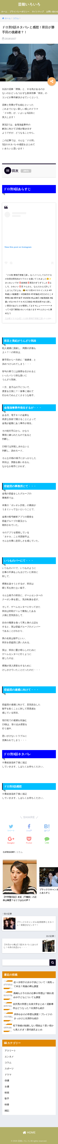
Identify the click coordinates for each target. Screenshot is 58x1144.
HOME (30, 1132)
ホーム (4, 11)
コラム (19, 852)
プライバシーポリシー (19, 11)
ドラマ (8, 1074)
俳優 (7, 1080)
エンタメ (9, 1056)
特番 (7, 1104)
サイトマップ (38, 11)
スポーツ (9, 1068)
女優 (7, 1086)
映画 (7, 1092)
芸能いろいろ (29, 4)
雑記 (7, 1110)
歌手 (7, 1098)
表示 (26, 171)
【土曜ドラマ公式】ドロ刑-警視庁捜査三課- (24, 318)
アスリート (10, 1050)
